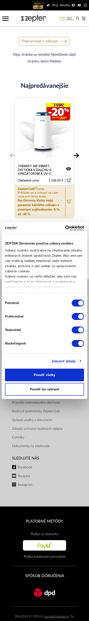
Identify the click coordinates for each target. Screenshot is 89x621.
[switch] (78, 316)
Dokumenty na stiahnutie (31, 446)
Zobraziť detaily (64, 361)
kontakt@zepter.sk (56, 616)
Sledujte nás (25, 458)
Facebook (25, 467)
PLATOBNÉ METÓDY (44, 521)
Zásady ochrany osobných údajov (37, 428)
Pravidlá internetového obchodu (36, 402)
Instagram (25, 484)
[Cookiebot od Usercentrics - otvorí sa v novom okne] (65, 228)
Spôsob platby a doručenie (32, 420)
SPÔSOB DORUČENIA (44, 576)
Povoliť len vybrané (44, 389)
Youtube (24, 476)
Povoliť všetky (44, 375)
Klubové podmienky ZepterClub (36, 411)
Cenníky (18, 437)
